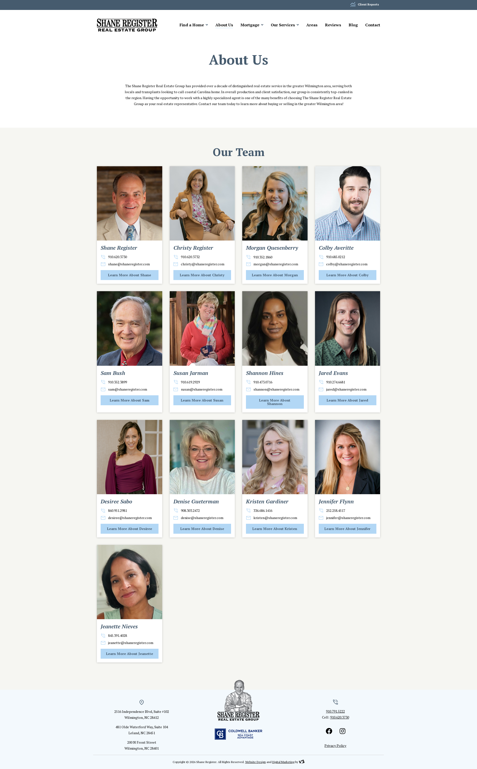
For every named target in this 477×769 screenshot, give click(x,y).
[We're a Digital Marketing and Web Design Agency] (302, 762)
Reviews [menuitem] (333, 25)
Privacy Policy (335, 745)
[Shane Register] (129, 25)
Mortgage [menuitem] (250, 25)
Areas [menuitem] (312, 25)
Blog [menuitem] (353, 25)
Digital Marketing (283, 762)
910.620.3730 (339, 717)
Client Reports (368, 4)
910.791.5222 (335, 711)
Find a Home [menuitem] (192, 25)
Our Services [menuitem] (283, 25)
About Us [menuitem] (224, 25)
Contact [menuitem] (372, 25)
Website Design (255, 762)
